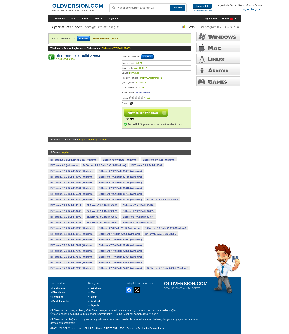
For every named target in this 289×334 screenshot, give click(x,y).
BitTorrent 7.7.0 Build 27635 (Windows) (71, 268)
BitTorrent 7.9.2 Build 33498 (138, 205)
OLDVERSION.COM (77, 6)
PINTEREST (110, 328)
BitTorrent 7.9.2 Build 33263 (65, 211)
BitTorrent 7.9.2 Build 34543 (162, 199)
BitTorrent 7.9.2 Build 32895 (138, 211)
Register (256, 9)
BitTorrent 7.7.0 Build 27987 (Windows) (120, 239)
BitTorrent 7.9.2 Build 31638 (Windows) (71, 228)
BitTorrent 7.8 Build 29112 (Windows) (119, 228)
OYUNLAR (218, 81)
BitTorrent (92, 48)
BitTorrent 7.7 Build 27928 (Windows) (119, 234)
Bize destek (202, 6)
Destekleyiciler (60, 301)
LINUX (218, 59)
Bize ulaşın (58, 292)
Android (98, 18)
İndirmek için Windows (142, 112)
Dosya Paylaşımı (73, 48)
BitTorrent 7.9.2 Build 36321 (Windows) (71, 194)
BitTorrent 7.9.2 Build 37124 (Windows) (120, 182)
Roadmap (57, 296)
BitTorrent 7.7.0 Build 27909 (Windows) (71, 251)
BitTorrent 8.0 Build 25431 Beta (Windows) (73, 159)
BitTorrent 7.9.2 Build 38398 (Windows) (71, 176)
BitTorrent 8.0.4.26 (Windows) (159, 159)
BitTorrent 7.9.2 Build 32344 (138, 216)
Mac (73, 18)
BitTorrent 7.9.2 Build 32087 (102, 222)
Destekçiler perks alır (202, 10)
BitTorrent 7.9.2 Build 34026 (102, 205)
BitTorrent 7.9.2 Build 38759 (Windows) (71, 171)
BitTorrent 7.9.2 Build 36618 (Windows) (120, 188)
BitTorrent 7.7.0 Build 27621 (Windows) (120, 268)
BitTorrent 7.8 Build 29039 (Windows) (165, 228)
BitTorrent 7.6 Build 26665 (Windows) (167, 268)
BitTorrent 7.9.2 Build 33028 (102, 211)
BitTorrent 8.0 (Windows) (64, 165)
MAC (218, 47)
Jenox (161, 328)
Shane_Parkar (143, 92)
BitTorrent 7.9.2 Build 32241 (65, 222)
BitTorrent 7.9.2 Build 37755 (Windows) (120, 176)
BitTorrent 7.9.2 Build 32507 (102, 216)
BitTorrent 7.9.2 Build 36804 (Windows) (71, 188)
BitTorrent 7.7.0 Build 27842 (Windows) (71, 256)
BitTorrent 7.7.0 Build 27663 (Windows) (71, 262)
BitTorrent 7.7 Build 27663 (78, 56)
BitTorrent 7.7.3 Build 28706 (160, 234)
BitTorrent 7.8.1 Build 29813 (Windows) (71, 234)
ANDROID (218, 70)
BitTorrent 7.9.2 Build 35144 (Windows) (71, 199)
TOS (122, 328)
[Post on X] (131, 103)
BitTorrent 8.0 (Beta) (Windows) (120, 159)
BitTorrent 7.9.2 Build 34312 (65, 205)
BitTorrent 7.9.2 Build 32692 (65, 216)
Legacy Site (210, 18)
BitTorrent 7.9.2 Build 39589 (146, 165)
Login (245, 9)
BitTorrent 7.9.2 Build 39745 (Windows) (104, 165)
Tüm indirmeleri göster (105, 38)
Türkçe (225, 18)
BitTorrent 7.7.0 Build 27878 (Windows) (120, 251)
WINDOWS (218, 36)
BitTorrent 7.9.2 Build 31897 (138, 222)
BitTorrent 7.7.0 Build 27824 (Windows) (120, 256)
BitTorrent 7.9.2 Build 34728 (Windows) (120, 199)
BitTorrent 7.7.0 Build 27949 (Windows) (71, 245)
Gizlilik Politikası (93, 328)
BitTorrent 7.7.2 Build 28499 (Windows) (71, 239)
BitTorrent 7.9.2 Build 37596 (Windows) (71, 182)
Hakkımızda (59, 288)
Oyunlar (113, 18)
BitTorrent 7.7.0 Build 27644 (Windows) (120, 262)
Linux (85, 18)
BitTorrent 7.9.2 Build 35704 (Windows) (120, 194)
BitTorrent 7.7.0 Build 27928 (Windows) (120, 245)
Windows (60, 18)
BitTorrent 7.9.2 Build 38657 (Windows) (120, 171)
